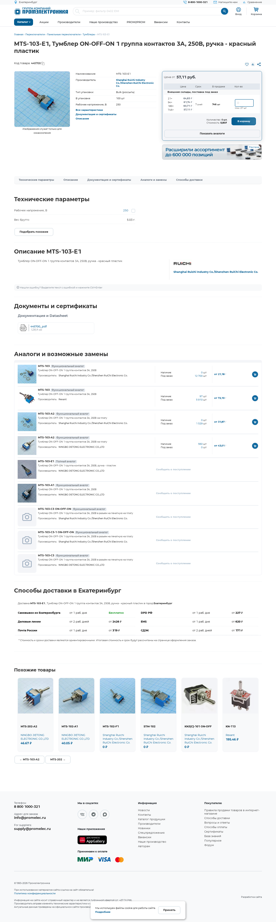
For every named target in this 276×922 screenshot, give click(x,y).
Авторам (144, 846)
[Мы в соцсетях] (82, 814)
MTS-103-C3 (63, 555)
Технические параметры (36, 180)
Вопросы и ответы (217, 822)
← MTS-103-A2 (29, 759)
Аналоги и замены (153, 180)
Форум (209, 845)
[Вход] (238, 9)
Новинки (144, 828)
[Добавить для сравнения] (253, 64)
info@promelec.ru (30, 818)
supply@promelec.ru (32, 829)
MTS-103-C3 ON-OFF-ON (71, 509)
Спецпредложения (151, 833)
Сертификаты (213, 831)
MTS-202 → (58, 759)
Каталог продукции (151, 819)
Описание (82, 119)
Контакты (144, 815)
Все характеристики (89, 110)
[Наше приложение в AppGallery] (106, 840)
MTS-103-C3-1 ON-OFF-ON (73, 532)
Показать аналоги (212, 133)
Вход (238, 14)
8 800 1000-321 (27, 807)
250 (125, 210)
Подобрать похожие (34, 232)
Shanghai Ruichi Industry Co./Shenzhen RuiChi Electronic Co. (135, 83)
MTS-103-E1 (57, 461)
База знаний (212, 836)
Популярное (213, 840)
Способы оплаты (215, 827)
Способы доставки (189, 180)
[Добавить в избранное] (247, 64)
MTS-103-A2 (63, 414)
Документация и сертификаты (96, 114)
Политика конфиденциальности (35, 893)
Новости (144, 810)
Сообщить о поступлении (173, 469)
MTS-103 (61, 366)
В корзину (244, 121)
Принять (169, 910)
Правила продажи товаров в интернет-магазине (231, 812)
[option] (42, 99)
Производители (149, 824)
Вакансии (144, 837)
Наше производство (152, 842)
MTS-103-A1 (63, 485)
